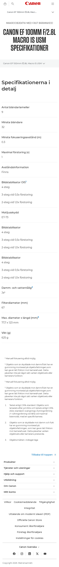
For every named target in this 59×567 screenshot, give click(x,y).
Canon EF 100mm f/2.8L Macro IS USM (22, 63)
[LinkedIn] (29, 553)
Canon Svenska (28, 547)
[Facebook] (14, 553)
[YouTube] (45, 553)
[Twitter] (37, 553)
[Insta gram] (22, 553)
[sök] (12, 3)
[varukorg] (5, 3)
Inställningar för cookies (29, 538)
